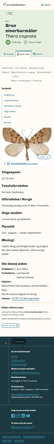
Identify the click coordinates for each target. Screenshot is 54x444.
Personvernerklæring (11, 436)
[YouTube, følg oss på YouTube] (28, 416)
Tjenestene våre (18, 360)
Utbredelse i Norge (12, 106)
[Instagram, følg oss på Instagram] (18, 416)
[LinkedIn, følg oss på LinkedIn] (23, 416)
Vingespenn (9, 95)
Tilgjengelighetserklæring (33, 436)
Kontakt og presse (19, 364)
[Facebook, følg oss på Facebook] (13, 416)
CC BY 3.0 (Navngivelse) (25, 298)
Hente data (7, 440)
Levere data (19, 440)
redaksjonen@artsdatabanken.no (25, 372)
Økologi (7, 122)
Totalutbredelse (11, 100)
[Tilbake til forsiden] (14, 5)
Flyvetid (7, 117)
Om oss (14, 356)
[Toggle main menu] (45, 5)
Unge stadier (10, 111)
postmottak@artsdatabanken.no (25, 394)
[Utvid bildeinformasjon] (7, 163)
